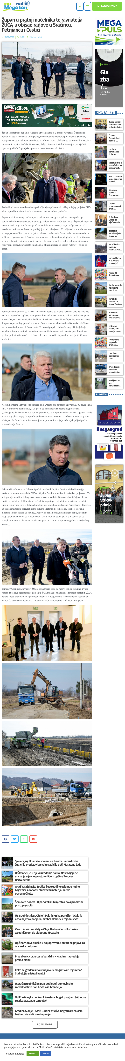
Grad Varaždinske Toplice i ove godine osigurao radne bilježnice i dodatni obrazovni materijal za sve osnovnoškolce (47, 890)
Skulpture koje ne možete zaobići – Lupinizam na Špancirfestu (115, 290)
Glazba (105, 64)
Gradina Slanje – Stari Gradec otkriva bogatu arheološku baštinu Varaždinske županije (49, 1012)
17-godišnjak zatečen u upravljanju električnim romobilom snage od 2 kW (115, 373)
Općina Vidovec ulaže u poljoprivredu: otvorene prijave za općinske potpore (50, 944)
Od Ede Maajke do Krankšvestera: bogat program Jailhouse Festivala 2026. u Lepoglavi (50, 999)
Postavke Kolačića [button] (14, 1053)
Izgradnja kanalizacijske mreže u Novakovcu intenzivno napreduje (115, 237)
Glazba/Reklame (105, 87)
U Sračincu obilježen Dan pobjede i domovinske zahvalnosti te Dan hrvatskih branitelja (44, 985)
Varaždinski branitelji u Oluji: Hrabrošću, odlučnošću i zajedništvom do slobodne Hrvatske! (47, 931)
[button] (5, 839)
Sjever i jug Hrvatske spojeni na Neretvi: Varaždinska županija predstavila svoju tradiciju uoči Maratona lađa (48, 863)
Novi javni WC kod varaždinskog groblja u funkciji (115, 385)
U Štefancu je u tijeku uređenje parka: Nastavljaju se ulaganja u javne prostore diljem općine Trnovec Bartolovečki (46, 876)
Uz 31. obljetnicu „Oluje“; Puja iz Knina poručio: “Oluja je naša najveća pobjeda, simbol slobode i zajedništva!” (48, 917)
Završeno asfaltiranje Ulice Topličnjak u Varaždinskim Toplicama (115, 359)
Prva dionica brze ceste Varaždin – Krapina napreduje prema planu (47, 958)
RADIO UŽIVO (107, 6)
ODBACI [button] (45, 1053)
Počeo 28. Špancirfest (114, 274)
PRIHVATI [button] (32, 1053)
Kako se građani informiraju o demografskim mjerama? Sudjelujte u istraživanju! (48, 971)
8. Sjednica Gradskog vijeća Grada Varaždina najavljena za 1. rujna (115, 223)
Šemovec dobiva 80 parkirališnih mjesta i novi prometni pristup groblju (49, 903)
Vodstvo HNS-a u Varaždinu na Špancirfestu (115, 165)
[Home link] (16, 6)
